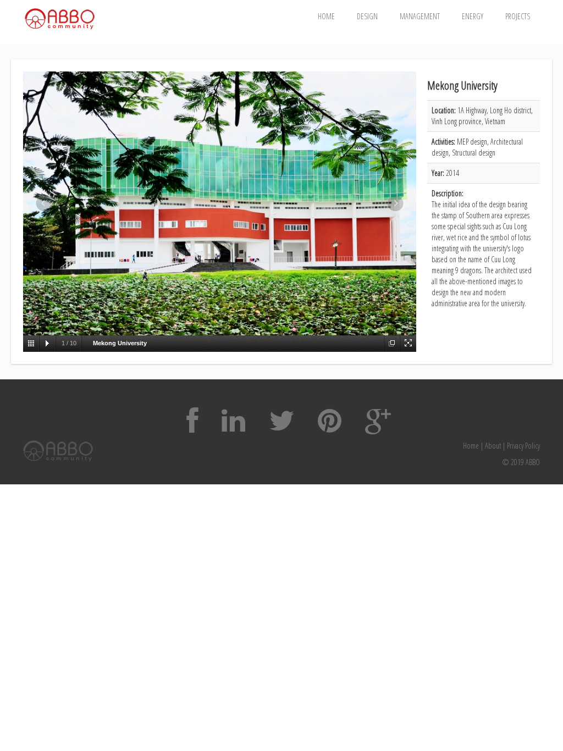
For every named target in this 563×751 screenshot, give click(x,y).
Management (420, 16)
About (493, 445)
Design (367, 16)
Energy (472, 16)
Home (326, 16)
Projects (517, 16)
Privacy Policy (523, 445)
